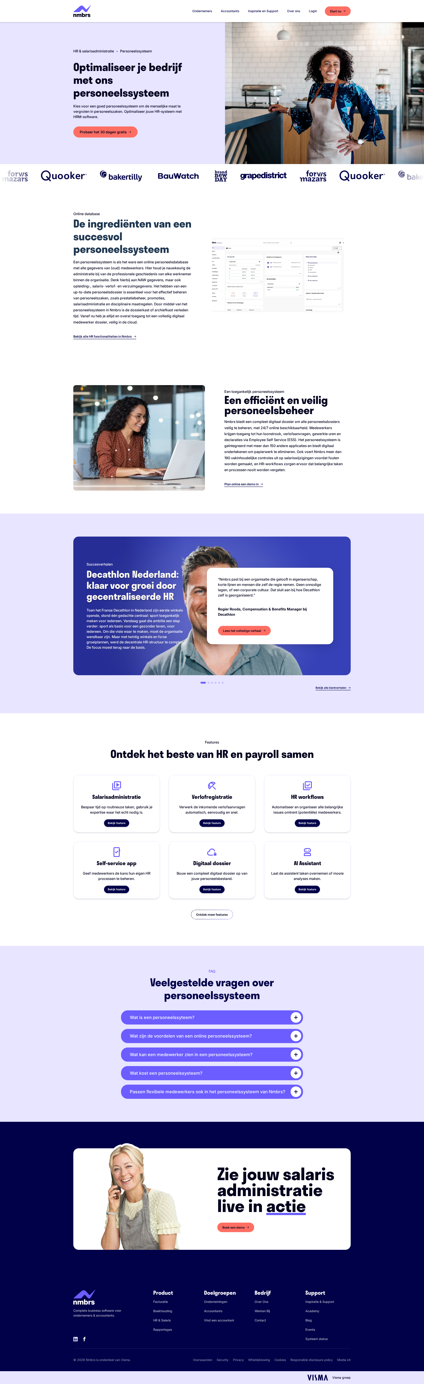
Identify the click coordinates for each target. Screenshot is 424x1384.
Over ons (293, 11)
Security (223, 1360)
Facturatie (160, 1302)
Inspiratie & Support (319, 1302)
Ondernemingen (215, 1302)
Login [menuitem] (313, 11)
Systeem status (316, 1339)
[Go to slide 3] (212, 683)
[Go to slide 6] (222, 683)
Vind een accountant (219, 1320)
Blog (308, 1320)
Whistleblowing (259, 1360)
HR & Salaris (162, 1320)
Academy (312, 1311)
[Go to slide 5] (219, 683)
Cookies (280, 1360)
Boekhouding (162, 1311)
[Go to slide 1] (203, 683)
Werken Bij (262, 1311)
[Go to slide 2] (208, 683)
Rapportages (162, 1329)
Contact (260, 1320)
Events (310, 1329)
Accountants (230, 11)
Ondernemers (202, 11)
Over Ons (261, 1302)
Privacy (238, 1360)
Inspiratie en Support (263, 11)
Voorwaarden (202, 1360)
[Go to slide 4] (215, 683)
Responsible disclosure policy (311, 1360)
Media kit (344, 1360)
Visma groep (341, 1377)
